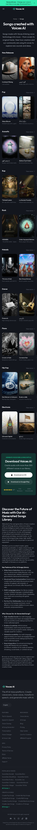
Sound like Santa (23, 777)
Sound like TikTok (21, 785)
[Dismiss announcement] (34, 3)
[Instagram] (18, 818)
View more (29, 92)
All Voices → (6, 788)
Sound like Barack (22, 782)
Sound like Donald (8, 774)
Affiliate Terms (6, 758)
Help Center (24, 731)
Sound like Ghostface (9, 777)
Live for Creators (26, 734)
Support (4, 762)
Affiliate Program (25, 738)
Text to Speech (7, 716)
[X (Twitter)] (14, 818)
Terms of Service (7, 751)
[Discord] (10, 818)
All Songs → (5, 807)
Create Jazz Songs (8, 804)
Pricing (22, 727)
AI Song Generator (8, 727)
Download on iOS (20, 475)
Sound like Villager (8, 785)
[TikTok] (22, 818)
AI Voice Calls (6, 738)
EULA (3, 754)
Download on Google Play (20, 482)
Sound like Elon (20, 774)
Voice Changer (7, 734)
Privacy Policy (6, 747)
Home (15, 19)
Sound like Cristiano (8, 782)
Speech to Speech (8, 720)
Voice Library (24, 716)
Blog (21, 724)
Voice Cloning (6, 724)
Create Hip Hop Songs (23, 795)
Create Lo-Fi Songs (22, 804)
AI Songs (23, 720)
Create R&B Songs (22, 798)
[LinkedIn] (26, 818)
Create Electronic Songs (26, 801)
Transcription (6, 731)
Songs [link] (22, 19)
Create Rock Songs (8, 798)
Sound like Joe (19, 780)
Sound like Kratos (7, 780)
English (5, 705)
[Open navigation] (3, 9)
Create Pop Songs (8, 795)
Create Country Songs (9, 801)
